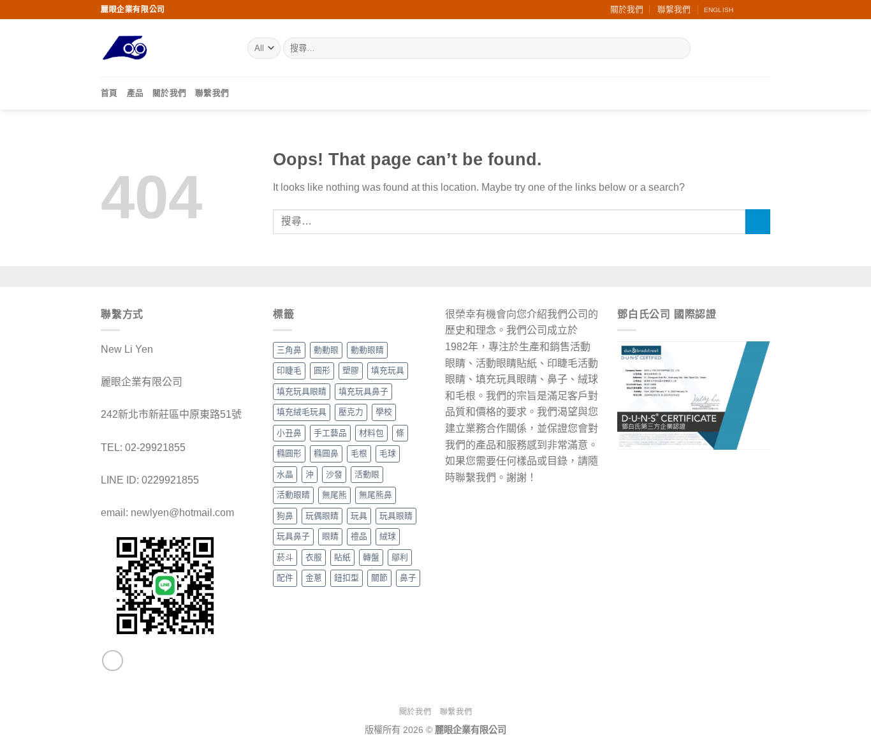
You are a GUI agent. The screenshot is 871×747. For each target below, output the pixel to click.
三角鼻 (289, 350)
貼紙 (342, 557)
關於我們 (626, 9)
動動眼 (326, 350)
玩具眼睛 (396, 516)
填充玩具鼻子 (363, 391)
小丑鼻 (289, 433)
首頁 (109, 93)
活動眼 (367, 474)
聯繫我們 (674, 9)
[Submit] (678, 48)
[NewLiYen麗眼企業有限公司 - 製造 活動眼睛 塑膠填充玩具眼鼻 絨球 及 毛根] (164, 48)
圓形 (322, 370)
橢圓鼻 (326, 453)
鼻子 (408, 577)
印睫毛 (289, 370)
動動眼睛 (367, 350)
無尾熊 (334, 494)
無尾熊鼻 (375, 494)
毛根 (359, 453)
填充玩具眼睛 (301, 391)
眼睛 (330, 536)
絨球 (387, 536)
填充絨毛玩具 (301, 412)
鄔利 (400, 557)
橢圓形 (289, 453)
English (719, 9)
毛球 (387, 453)
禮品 (359, 536)
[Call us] (764, 9)
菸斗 (285, 557)
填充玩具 (387, 370)
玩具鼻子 (293, 536)
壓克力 (351, 412)
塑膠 (350, 370)
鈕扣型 (346, 577)
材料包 (371, 433)
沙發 (334, 474)
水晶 (285, 474)
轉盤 (371, 557)
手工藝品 (330, 433)
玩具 (359, 516)
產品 (135, 93)
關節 (379, 577)
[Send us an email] (752, 9)
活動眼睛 (293, 494)
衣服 (313, 557)
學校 (384, 412)
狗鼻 (285, 516)
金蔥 (313, 577)
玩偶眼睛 (322, 516)
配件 (285, 577)
